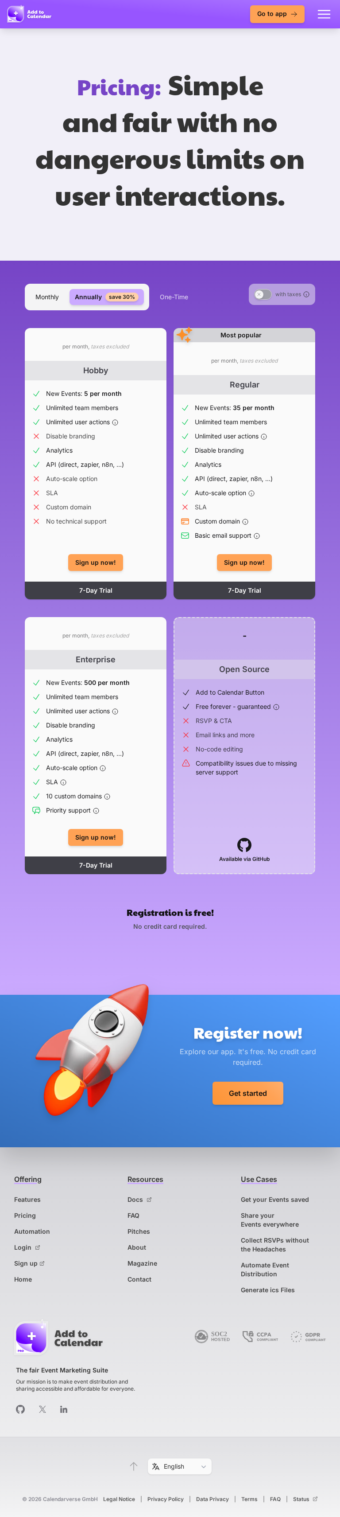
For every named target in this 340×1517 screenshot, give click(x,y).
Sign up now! (95, 562)
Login (23, 1247)
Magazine (142, 1263)
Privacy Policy (165, 1499)
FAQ (133, 1215)
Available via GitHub (244, 859)
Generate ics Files (268, 1290)
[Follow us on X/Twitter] (42, 1409)
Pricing (25, 1215)
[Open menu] (324, 14)
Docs (136, 1199)
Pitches (139, 1231)
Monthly (47, 297)
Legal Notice (119, 1499)
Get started (248, 1093)
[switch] (263, 294)
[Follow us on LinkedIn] (63, 1409)
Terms (249, 1499)
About (137, 1247)
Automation (32, 1231)
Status (302, 1499)
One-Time (174, 297)
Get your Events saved (275, 1199)
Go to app (273, 13)
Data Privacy (212, 1499)
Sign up (26, 1263)
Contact (139, 1279)
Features (27, 1199)
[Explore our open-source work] (20, 1409)
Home (23, 1279)
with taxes (288, 294)
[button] (133, 1466)
